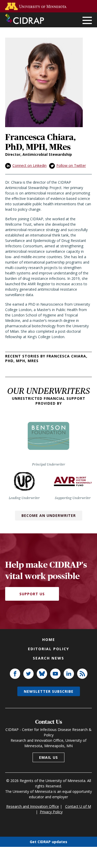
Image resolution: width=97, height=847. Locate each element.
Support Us (32, 593)
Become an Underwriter (48, 515)
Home (48, 639)
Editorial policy (48, 648)
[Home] (24, 18)
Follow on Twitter (71, 165)
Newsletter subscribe (48, 691)
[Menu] (87, 20)
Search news (48, 658)
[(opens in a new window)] (37, 6)
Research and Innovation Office (32, 806)
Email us (48, 757)
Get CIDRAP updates (48, 841)
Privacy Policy (51, 811)
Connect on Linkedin (29, 165)
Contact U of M (78, 806)
